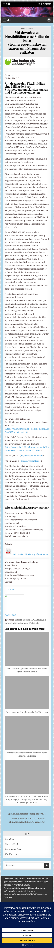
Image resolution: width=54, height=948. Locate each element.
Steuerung (41, 620)
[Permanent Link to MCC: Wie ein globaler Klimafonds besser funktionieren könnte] (27, 649)
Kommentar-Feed (13, 849)
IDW (33, 620)
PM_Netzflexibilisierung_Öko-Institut (30, 554)
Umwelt (8, 623)
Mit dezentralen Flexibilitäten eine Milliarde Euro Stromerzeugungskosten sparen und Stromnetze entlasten (27, 42)
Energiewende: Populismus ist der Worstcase (27, 712)
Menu (8, 4)
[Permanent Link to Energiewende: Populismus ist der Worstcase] (27, 692)
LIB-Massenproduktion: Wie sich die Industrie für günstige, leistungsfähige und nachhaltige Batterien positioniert (27, 799)
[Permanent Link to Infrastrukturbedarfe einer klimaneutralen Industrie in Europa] (27, 733)
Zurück (11, 589)
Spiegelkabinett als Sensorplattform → (27, 814)
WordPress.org (12, 854)
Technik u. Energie (26, 28)
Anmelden (10, 839)
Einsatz (18, 620)
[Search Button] (49, 20)
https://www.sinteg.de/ (31, 461)
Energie (26, 620)
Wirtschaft (34, 623)
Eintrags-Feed (11, 844)
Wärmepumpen (20, 623)
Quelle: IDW (10, 615)
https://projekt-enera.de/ (32, 456)
